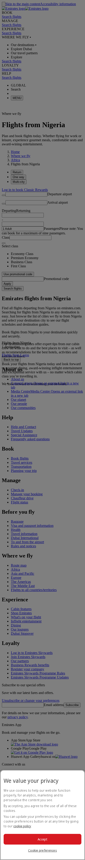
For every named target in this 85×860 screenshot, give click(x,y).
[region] (42, 815)
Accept (42, 839)
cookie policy (22, 826)
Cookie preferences (42, 850)
